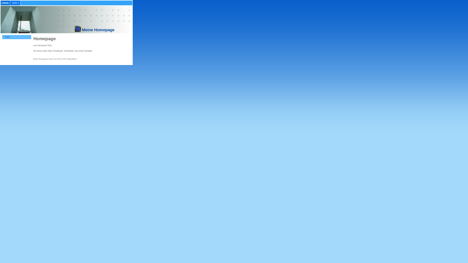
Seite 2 (15, 3)
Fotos (7, 37)
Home (5, 3)
